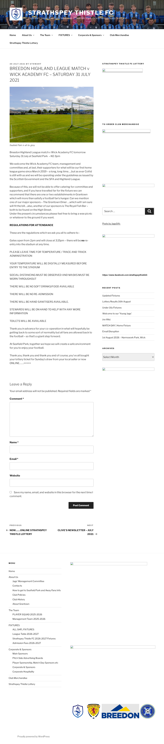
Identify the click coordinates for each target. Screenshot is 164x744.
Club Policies (18, 594)
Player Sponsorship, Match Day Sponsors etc (35, 662)
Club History (18, 599)
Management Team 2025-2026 (28, 618)
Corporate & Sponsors (90, 35)
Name (14, 442)
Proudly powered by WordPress (33, 736)
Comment (17, 398)
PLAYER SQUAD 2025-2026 (27, 614)
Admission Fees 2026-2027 (26, 643)
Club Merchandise (119, 35)
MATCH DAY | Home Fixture (116, 325)
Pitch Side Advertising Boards (27, 658)
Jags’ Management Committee (28, 581)
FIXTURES (64, 35)
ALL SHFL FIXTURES (23, 629)
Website (15, 475)
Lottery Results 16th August (116, 301)
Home (13, 35)
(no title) (106, 319)
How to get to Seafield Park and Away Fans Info (36, 590)
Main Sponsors (20, 653)
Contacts (17, 585)
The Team (45, 35)
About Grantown (20, 603)
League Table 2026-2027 (25, 634)
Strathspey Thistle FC (70, 12)
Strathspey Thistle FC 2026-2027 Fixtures (34, 638)
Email (14, 458)
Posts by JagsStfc (111, 223)
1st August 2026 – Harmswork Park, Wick (123, 337)
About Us (27, 35)
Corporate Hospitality (23, 671)
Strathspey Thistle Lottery (24, 43)
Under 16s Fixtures (112, 307)
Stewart (35, 64)
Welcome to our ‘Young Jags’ (117, 313)
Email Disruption (110, 331)
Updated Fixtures (111, 295)
